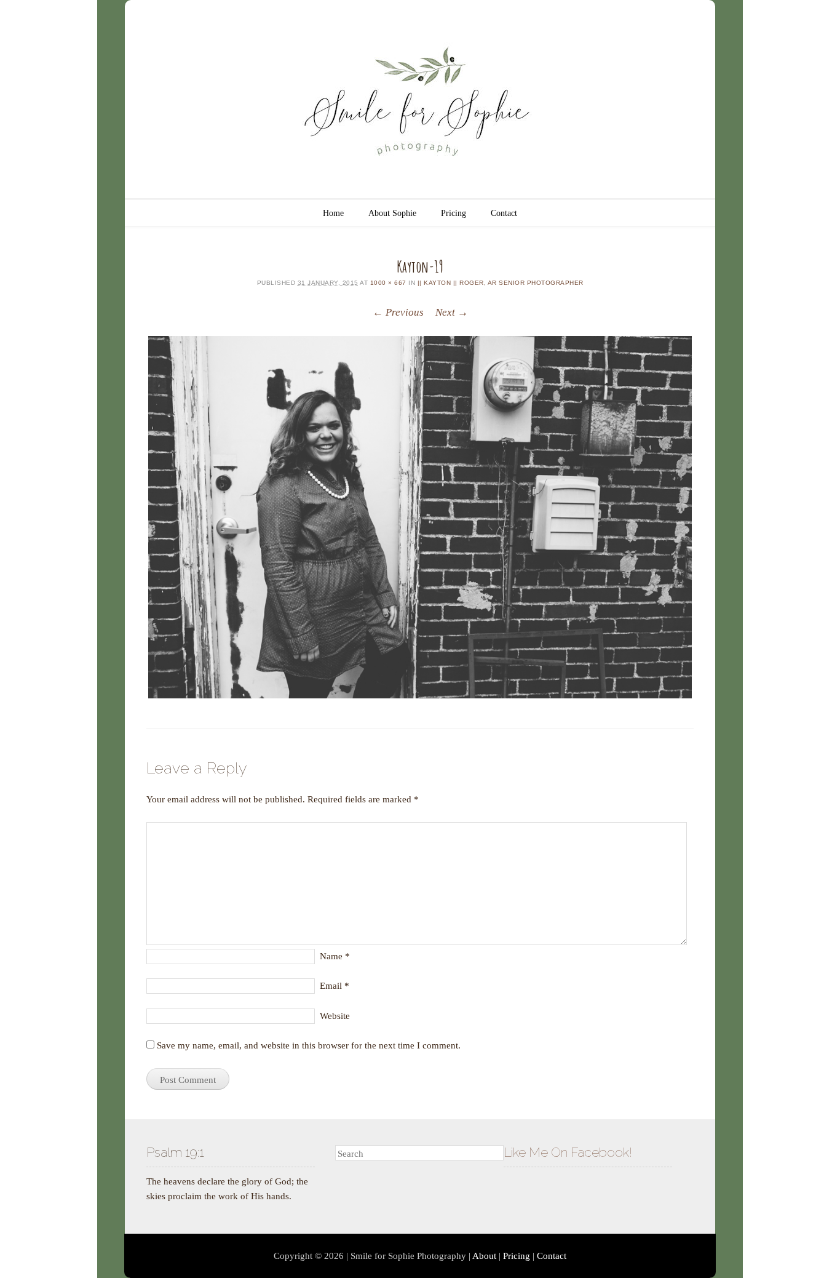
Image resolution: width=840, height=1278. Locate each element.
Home (333, 213)
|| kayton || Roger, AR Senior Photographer (501, 282)
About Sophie (392, 213)
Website (335, 1016)
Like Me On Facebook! (568, 1152)
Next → (451, 312)
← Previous (398, 312)
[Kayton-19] (420, 517)
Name (335, 956)
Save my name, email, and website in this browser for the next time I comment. (309, 1045)
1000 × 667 (388, 282)
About (484, 1256)
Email (334, 986)
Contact (504, 213)
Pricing (453, 213)
